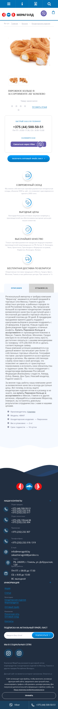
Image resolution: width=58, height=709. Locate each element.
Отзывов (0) (41, 288)
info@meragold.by (20, 552)
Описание (16, 288)
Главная (14, 23)
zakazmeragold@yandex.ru (25, 555)
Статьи (8, 592)
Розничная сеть (12, 614)
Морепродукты (12, 602)
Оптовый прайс (12, 607)
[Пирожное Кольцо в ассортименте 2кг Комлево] (29, 52)
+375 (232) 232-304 (20, 522)
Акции (7, 588)
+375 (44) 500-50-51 (28, 127)
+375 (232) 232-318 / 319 (23, 543)
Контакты (9, 621)
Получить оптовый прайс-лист (27, 159)
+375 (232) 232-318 (20, 511)
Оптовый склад (12, 616)
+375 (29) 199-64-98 (21, 520)
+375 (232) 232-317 (20, 513)
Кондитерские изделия (15, 600)
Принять (29, 695)
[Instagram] (8, 653)
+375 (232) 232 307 (20, 532)
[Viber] (43, 13)
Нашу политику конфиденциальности (29, 689)
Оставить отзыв (39, 107)
